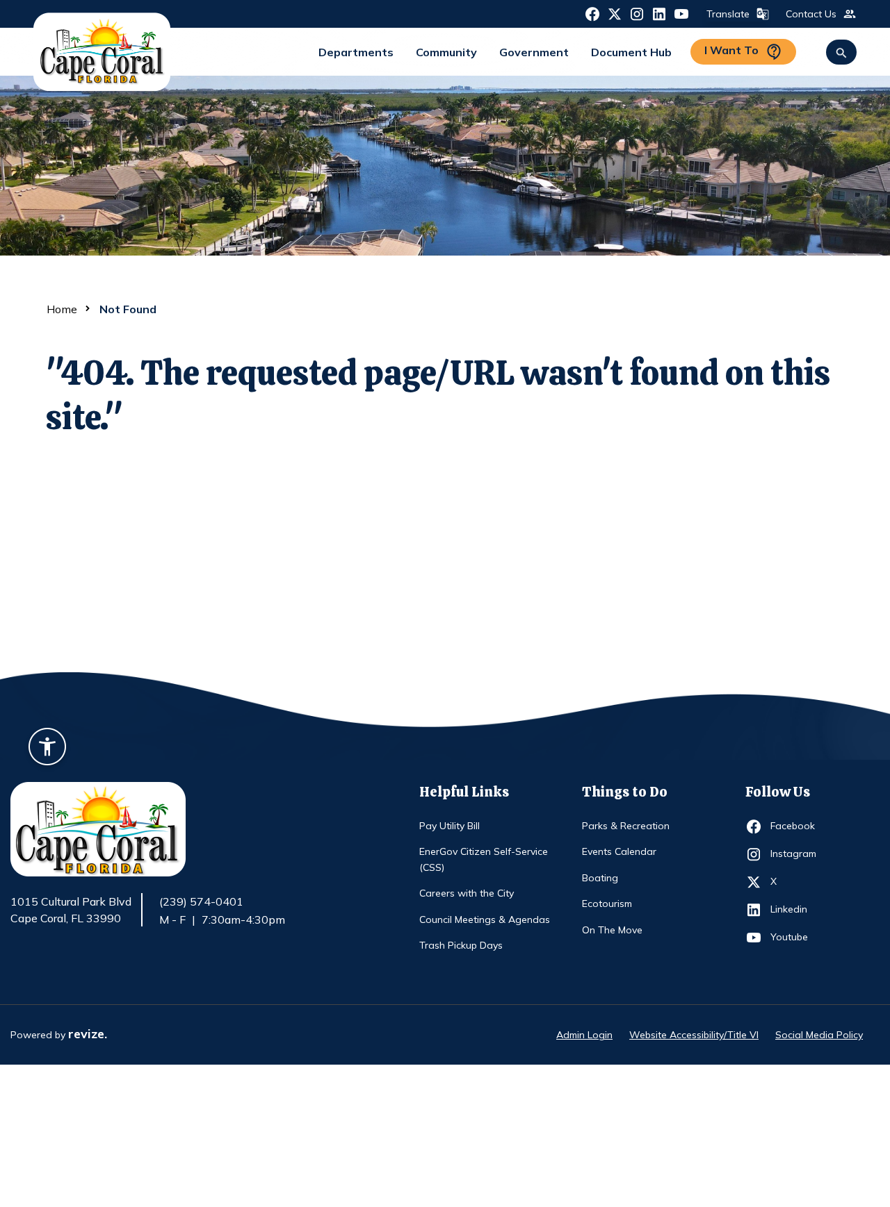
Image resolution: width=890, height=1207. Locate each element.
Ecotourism (607, 903)
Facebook (795, 825)
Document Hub (631, 52)
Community (446, 52)
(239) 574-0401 (201, 901)
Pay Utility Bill (449, 825)
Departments (356, 52)
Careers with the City (466, 893)
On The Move (612, 930)
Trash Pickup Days (461, 945)
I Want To (731, 50)
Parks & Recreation (626, 825)
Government (534, 52)
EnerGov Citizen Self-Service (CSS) (483, 859)
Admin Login (584, 1035)
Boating (600, 878)
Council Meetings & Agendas (484, 919)
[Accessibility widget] (47, 748)
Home (62, 309)
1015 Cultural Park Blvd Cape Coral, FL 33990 (70, 910)
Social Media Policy (819, 1035)
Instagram (795, 853)
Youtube (795, 936)
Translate (728, 14)
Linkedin (795, 908)
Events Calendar (619, 851)
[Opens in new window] (592, 13)
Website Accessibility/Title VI (694, 1035)
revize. (87, 1034)
